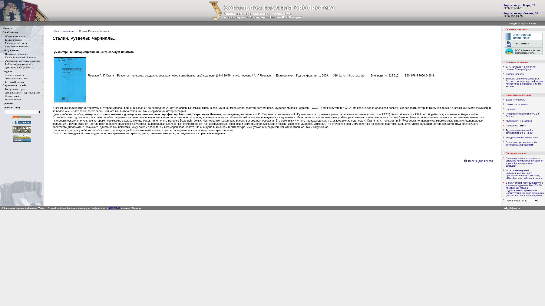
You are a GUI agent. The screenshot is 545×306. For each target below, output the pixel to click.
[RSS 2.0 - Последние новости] (22, 118)
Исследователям (12, 99)
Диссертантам (11, 96)
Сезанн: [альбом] (515, 74)
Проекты (8, 103)
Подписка (511, 109)
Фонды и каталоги (13, 75)
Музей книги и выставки (519, 121)
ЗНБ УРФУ (114, 208)
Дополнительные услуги (16, 67)
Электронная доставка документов (21, 61)
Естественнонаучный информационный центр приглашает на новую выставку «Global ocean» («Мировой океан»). (525, 174)
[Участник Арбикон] (22, 141)
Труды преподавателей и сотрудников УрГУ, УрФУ (519, 131)
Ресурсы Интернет (13, 82)
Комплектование (12, 39)
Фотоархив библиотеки (16, 46)
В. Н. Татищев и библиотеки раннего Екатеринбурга (521, 68)
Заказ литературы (515, 99)
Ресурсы (7, 71)
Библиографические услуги (18, 64)
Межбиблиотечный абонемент (19, 57)
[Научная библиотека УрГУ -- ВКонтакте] (22, 124)
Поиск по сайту (11, 107)
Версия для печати (480, 161)
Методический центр (15, 43)
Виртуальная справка (15, 89)
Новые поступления (517, 104)
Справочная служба (14, 85)
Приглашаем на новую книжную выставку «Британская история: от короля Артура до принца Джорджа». (525, 162)
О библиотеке (10, 32)
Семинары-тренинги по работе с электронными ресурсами (523, 143)
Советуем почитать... (65, 31)
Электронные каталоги (15, 78)
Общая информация (14, 36)
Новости (7, 28)
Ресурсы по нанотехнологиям (522, 137)
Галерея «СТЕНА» (516, 125)
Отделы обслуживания (15, 54)
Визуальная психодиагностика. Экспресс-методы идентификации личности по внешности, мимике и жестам (524, 82)
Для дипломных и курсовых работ (21, 92)
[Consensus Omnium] (22, 133)
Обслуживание (11, 50)
